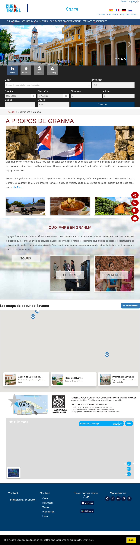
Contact (101, 14)
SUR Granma (13, 21)
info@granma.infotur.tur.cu (23, 500)
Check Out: (42, 91)
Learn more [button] (88, 540)
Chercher (102, 104)
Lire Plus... (18, 187)
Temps (45, 507)
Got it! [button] (131, 540)
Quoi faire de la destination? (65, 21)
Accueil (11, 112)
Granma (72, 8)
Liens (45, 516)
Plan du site (48, 512)
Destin (8, 80)
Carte (45, 498)
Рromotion (97, 80)
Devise (41, 100)
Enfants (8, 100)
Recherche (131, 14)
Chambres (76, 91)
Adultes (106, 91)
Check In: (9, 91)
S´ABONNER (112, 14)
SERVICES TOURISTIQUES (95, 21)
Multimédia (47, 503)
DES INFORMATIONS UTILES (34, 21)
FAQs (122, 14)
